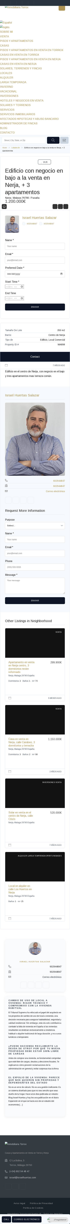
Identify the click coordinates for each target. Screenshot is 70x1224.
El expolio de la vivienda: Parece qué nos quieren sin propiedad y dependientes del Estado (34, 1080)
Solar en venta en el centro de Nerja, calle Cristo (20, 815)
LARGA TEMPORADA (13, 82)
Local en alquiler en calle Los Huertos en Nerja (20, 889)
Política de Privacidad (41, 1203)
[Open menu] (62, 7)
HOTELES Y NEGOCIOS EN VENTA (21, 100)
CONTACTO (7, 132)
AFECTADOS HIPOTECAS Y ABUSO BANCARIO (29, 119)
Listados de (15, 148)
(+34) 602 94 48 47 (19, 1171)
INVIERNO (6, 86)
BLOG (3, 128)
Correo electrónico (27, 1219)
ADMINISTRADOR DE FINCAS (18, 123)
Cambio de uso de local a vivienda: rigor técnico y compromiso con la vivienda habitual (30, 1004)
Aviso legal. (20, 1203)
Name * (9, 240)
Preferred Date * (14, 267)
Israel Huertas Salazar (39, 217)
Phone (8, 561)
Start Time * (12, 281)
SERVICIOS (7, 109)
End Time (10, 293)
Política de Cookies (33, 1208)
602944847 (32, 224)
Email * (9, 254)
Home (4, 148)
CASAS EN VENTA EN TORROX (19, 54)
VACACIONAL (8, 91)
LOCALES (6, 73)
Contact (35, 356)
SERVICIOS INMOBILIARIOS (17, 114)
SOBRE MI (6, 31)
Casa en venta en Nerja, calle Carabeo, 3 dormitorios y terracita (21, 742)
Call (6, 1219)
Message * (11, 574)
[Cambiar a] (35, 22)
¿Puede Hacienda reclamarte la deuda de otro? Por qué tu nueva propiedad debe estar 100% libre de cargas (34, 1050)
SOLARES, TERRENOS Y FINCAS (21, 68)
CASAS (4, 45)
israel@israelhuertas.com (22, 1177)
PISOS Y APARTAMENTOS (16, 41)
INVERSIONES (9, 96)
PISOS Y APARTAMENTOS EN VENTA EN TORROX (31, 50)
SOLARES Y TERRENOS (15, 105)
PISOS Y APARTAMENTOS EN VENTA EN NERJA (30, 59)
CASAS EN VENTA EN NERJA (18, 64)
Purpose (10, 519)
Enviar (35, 307)
